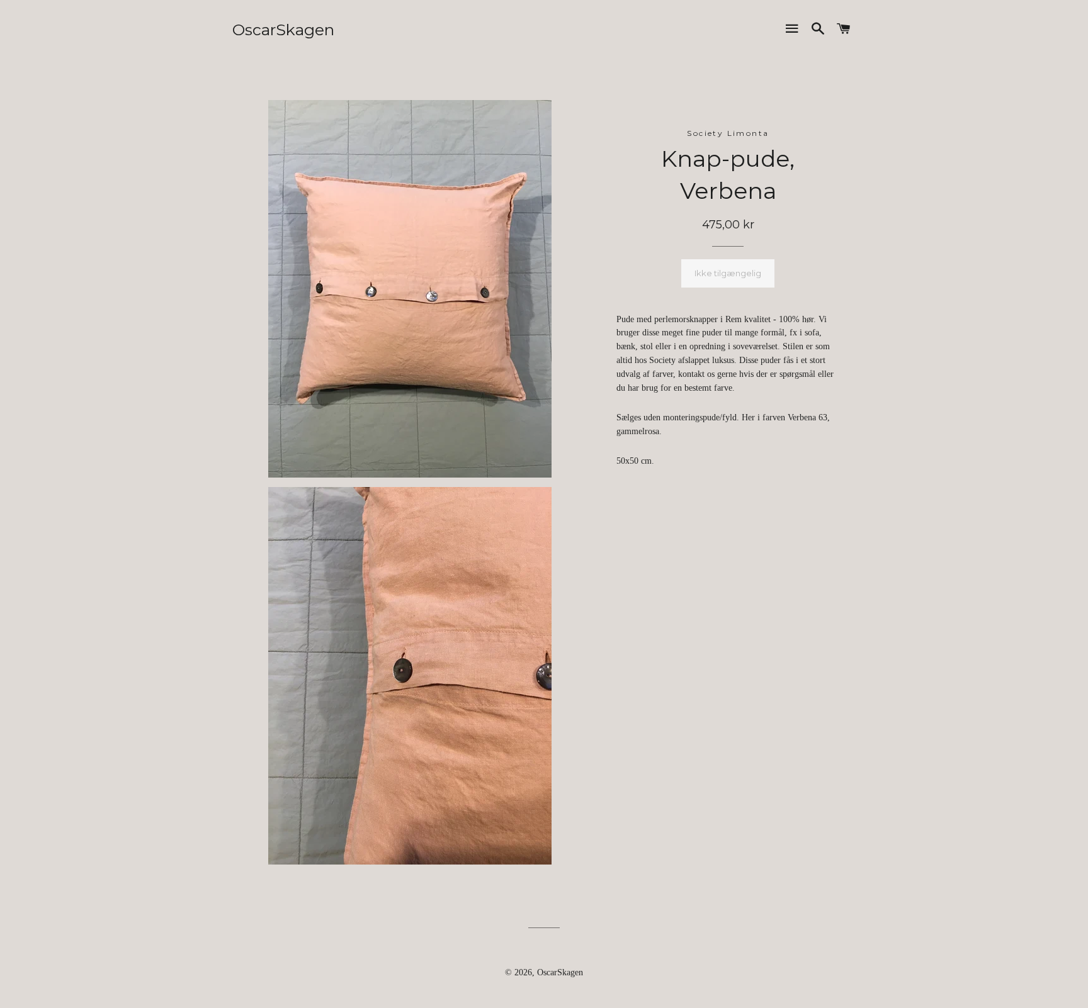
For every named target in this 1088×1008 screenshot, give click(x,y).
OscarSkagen (283, 29)
